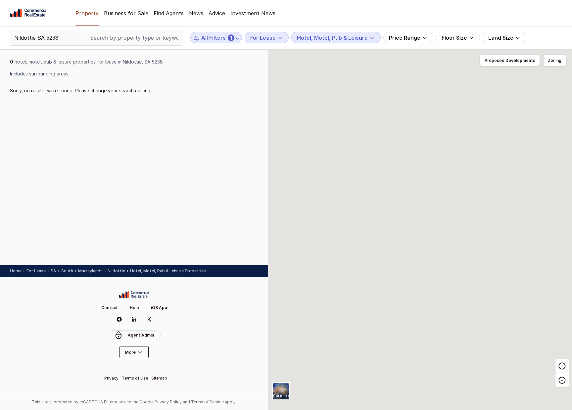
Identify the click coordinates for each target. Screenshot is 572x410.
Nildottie (116, 270)
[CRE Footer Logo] (134, 294)
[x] (149, 319)
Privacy (111, 378)
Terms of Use (135, 378)
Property (87, 13)
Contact (109, 307)
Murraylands (90, 270)
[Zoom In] (562, 366)
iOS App (159, 307)
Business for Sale (126, 13)
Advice (217, 13)
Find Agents (169, 13)
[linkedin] (134, 319)
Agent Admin (141, 335)
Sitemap (159, 378)
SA (53, 270)
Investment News (252, 13)
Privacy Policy (168, 401)
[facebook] (119, 319)
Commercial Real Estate (28, 13)
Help (134, 307)
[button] (510, 60)
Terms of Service (207, 401)
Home (16, 270)
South (67, 270)
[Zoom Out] (562, 380)
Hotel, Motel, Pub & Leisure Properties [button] (168, 270)
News (196, 13)
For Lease (36, 270)
